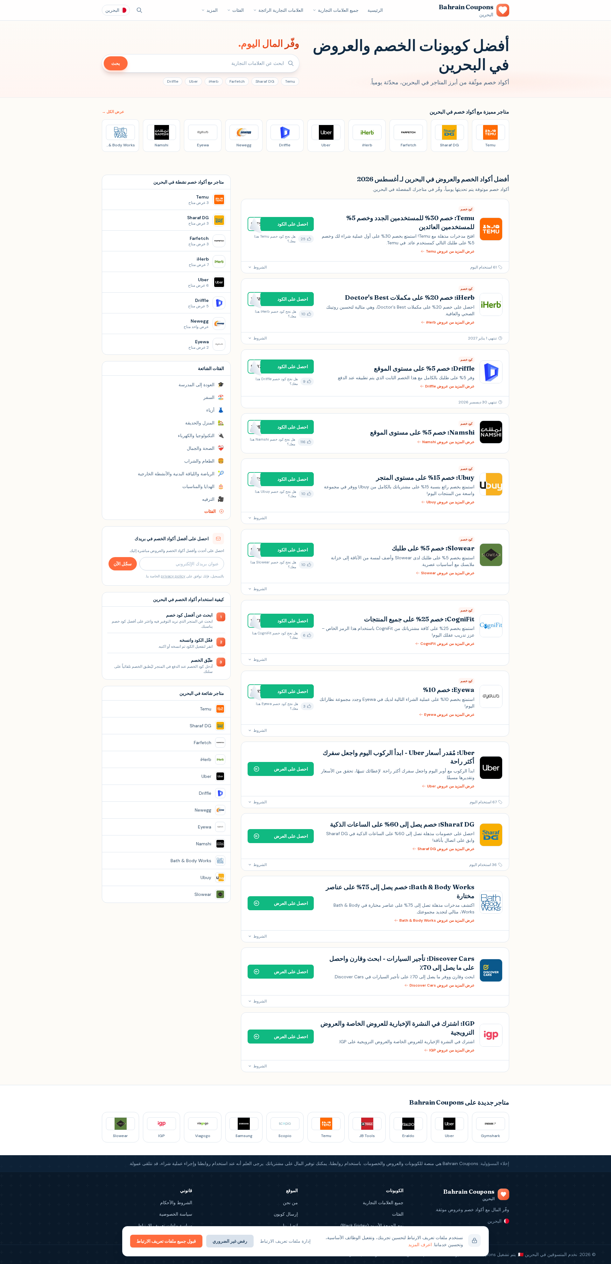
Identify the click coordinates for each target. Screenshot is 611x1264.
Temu (290, 81)
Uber (193, 81)
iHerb (214, 81)
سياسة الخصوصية (175, 1214)
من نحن (290, 1202)
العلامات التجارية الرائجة (280, 10)
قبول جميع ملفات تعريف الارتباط (166, 1241)
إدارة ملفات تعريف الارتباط (285, 1241)
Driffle (172, 81)
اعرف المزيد (420, 1244)
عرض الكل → (113, 111)
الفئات (238, 10)
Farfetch (237, 81)
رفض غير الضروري (230, 1241)
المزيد (212, 10)
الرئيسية (375, 10)
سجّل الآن (123, 564)
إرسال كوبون (286, 1214)
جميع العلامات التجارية (338, 10)
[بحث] (139, 10)
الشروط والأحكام (176, 1202)
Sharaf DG (265, 81)
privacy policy (173, 576)
